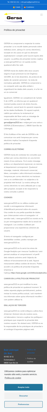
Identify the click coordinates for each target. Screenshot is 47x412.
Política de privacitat (31, 351)
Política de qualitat (31, 360)
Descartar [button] (23, 396)
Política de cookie (13, 378)
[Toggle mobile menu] (41, 14)
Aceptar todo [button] (23, 387)
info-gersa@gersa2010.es (30, 2)
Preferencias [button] (23, 404)
